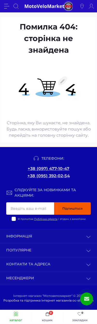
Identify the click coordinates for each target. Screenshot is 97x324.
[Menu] (6, 6)
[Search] (16, 6)
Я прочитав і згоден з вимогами (52, 219)
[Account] (91, 6)
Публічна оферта (45, 219)
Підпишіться (72, 208)
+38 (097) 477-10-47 (48, 168)
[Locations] (82, 6)
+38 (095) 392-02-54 (48, 175)
